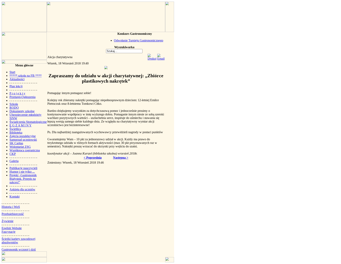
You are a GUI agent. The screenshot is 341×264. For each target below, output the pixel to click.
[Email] (161, 58)
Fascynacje (8, 231)
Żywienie (7, 221)
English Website (12, 228)
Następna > (120, 157)
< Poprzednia (93, 157)
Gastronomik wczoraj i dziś (19, 249)
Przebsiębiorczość (13, 214)
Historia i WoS (11, 206)
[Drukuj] (152, 58)
